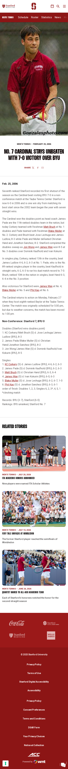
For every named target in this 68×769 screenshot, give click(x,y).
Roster (34, 17)
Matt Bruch (49, 226)
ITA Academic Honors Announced (18, 478)
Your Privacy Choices (34, 736)
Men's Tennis (24, 144)
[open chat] (63, 764)
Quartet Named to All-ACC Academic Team (23, 592)
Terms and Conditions (34, 718)
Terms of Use (34, 673)
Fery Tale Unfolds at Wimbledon (18, 533)
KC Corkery (11, 364)
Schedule (23, 17)
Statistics (46, 17)
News (58, 17)
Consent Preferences (34, 710)
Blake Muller (55, 230)
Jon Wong (28, 247)
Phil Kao (34, 290)
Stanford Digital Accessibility (34, 681)
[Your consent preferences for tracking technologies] (6, 763)
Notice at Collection (34, 745)
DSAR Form (34, 727)
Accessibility (35, 690)
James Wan (46, 247)
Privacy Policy (35, 664)
